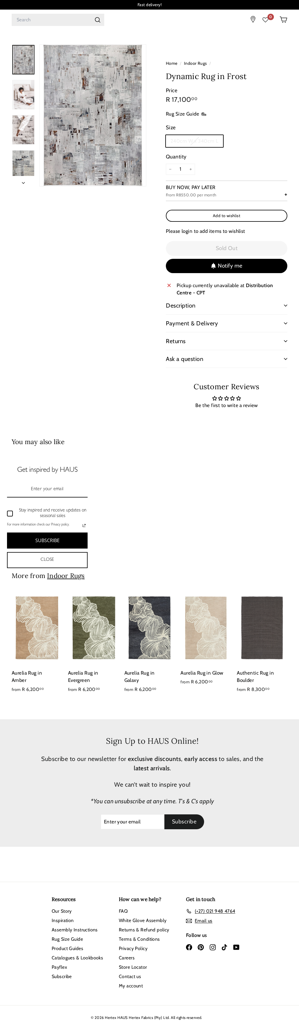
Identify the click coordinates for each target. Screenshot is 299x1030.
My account (131, 986)
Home (172, 63)
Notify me (230, 265)
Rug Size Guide (182, 114)
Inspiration (63, 920)
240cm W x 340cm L (195, 142)
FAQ (123, 911)
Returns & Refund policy (144, 930)
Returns (176, 341)
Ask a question (184, 358)
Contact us (130, 976)
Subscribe (62, 976)
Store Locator (133, 967)
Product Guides (67, 948)
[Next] (23, 181)
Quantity (176, 156)
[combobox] (58, 20)
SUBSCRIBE (47, 540)
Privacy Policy (133, 948)
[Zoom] (93, 115)
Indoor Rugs (195, 63)
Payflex (59, 967)
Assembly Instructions (75, 930)
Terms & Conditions (139, 939)
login (187, 231)
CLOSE (47, 560)
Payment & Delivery (192, 323)
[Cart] (283, 19)
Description (181, 305)
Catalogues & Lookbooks (77, 958)
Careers (127, 958)
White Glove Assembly (143, 920)
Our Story (62, 911)
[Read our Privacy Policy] (84, 525)
